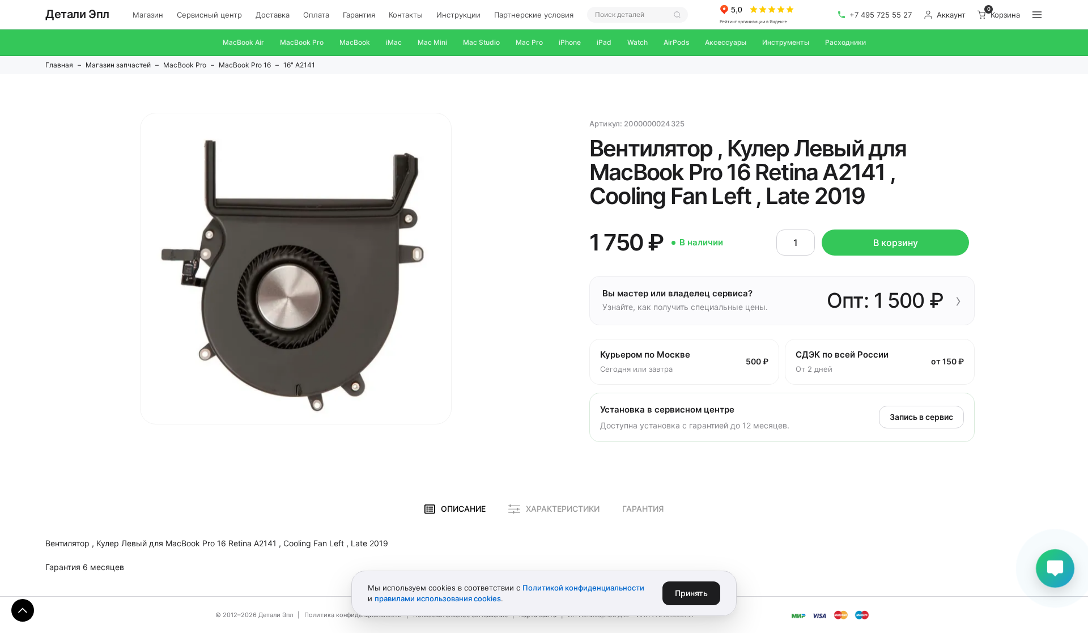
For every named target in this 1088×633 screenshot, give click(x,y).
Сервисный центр (209, 14)
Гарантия (359, 14)
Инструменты (785, 42)
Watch (637, 42)
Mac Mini (432, 42)
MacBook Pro (302, 42)
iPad (604, 42)
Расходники (845, 42)
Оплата (316, 14)
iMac (394, 42)
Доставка (273, 14)
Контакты (406, 14)
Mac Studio (481, 42)
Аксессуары (725, 42)
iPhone (570, 42)
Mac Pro (529, 42)
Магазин (148, 14)
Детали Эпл (77, 14)
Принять (691, 593)
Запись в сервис (921, 417)
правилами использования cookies (438, 598)
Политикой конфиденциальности (583, 587)
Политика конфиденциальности (353, 615)
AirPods (676, 42)
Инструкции (458, 14)
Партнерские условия (533, 14)
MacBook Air (243, 42)
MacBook (354, 42)
